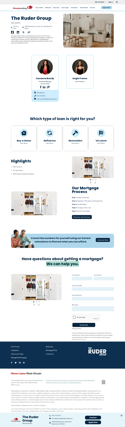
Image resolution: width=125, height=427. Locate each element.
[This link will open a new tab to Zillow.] (29, 32)
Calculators (15, 350)
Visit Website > (41, 93)
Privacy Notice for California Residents (70, 382)
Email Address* (77, 295)
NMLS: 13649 (58, 409)
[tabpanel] (93, 167)
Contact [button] (93, 417)
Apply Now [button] (93, 422)
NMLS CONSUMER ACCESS (36, 380)
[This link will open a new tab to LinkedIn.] (18, 32)
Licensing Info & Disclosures (75, 380)
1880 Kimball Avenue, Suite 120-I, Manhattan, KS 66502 (38, 27)
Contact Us (50, 354)
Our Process (15, 347)
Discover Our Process (81, 217)
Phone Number (77, 285)
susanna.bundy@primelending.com (46, 99)
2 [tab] (93, 180)
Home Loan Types (17, 354)
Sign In (110, 2)
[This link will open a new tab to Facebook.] (12, 32)
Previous (91, 182)
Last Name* (98, 275)
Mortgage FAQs (51, 350)
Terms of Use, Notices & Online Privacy (56, 380)
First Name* (76, 275)
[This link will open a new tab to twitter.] (23, 32)
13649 (17, 385)
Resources (49, 347)
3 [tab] (96, 180)
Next (95, 182)
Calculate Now (102, 240)
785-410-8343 (16, 27)
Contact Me (84, 325)
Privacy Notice (55, 382)
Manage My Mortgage (19, 358)
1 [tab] (90, 180)
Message (75, 305)
